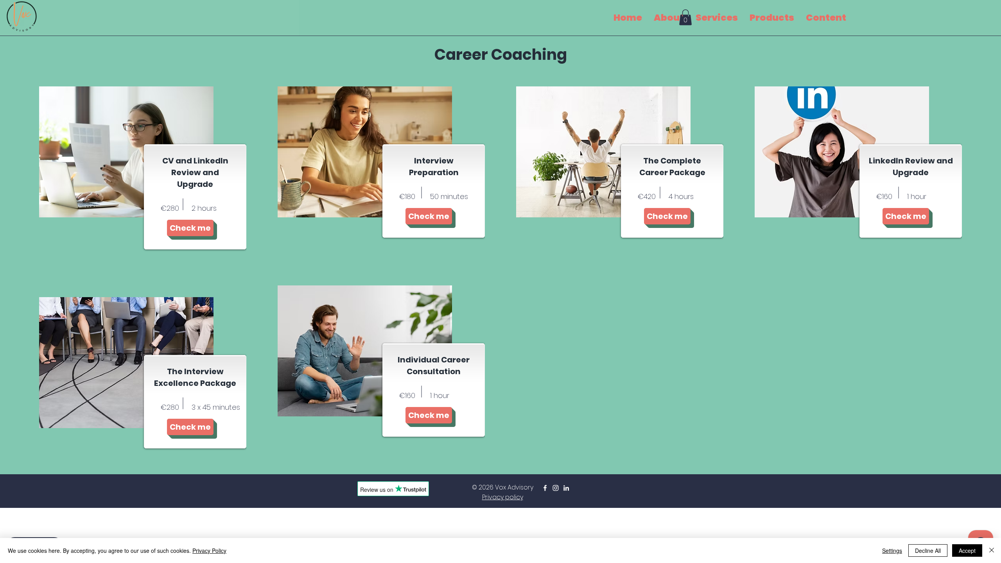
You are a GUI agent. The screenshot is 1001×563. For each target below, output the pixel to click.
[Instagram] (556, 488)
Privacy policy (502, 497)
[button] (685, 17)
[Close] (991, 550)
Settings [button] (892, 550)
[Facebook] (545, 488)
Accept (967, 550)
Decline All (928, 550)
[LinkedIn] (566, 488)
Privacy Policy (209, 550)
